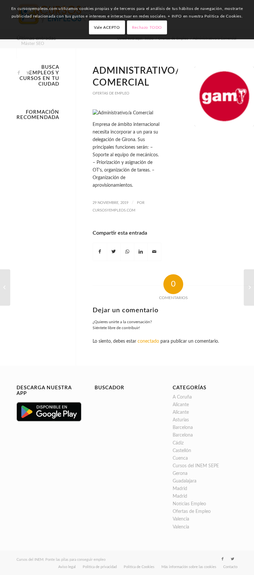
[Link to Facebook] (18, 73)
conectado (148, 341)
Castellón (182, 450)
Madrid (180, 488)
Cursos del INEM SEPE (196, 466)
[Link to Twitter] (28, 73)
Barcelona (183, 427)
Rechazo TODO (147, 27)
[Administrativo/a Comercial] (224, 96)
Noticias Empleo (189, 504)
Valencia (181, 519)
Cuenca (180, 458)
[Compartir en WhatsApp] (127, 252)
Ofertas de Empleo (111, 93)
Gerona (180, 473)
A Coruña (182, 397)
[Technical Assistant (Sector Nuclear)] (5, 287)
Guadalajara (184, 481)
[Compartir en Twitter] (113, 252)
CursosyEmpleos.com (114, 210)
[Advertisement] (38, 222)
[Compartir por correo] (154, 252)
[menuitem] (32, 43)
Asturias (181, 420)
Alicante (181, 404)
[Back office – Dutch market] (249, 287)
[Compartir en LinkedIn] (141, 252)
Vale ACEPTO (107, 27)
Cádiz (178, 443)
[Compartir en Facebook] (99, 252)
